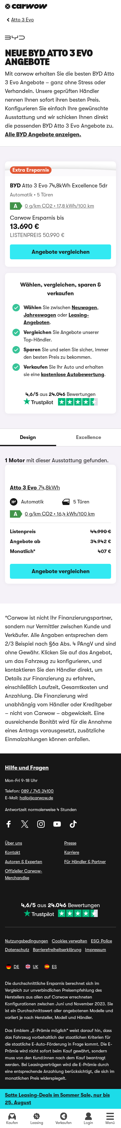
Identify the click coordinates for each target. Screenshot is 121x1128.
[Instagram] (41, 826)
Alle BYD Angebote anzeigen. (43, 134)
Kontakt (12, 852)
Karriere (71, 852)
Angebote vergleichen (61, 252)
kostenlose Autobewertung (72, 374)
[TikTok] (73, 826)
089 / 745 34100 (37, 790)
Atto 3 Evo (22, 20)
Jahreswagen (40, 315)
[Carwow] (26, 6)
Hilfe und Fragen (27, 768)
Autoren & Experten (23, 861)
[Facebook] (9, 826)
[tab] (28, 437)
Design (28, 437)
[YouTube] (57, 826)
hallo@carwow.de (36, 797)
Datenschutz (17, 949)
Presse (70, 843)
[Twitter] (25, 826)
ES (54, 966)
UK (35, 966)
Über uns (13, 843)
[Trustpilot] (60, 402)
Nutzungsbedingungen (26, 940)
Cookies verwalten (69, 940)
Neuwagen (84, 307)
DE (16, 966)
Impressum (95, 949)
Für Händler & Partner (85, 861)
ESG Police (101, 940)
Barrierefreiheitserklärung (57, 949)
